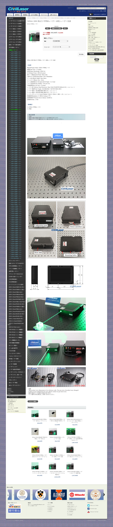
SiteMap (21, 520)
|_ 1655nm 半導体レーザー (15, 235)
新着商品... (10, 390)
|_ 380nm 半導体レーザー (15, 53)
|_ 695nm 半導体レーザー (15, 148)
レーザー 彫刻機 (13, 364)
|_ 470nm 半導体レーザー (15, 102)
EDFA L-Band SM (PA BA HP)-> (16, 314)
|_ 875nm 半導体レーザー (15, 191)
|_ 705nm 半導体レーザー (15, 150)
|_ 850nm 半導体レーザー (15, 183)
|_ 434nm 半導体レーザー (15, 74)
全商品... (9, 393)
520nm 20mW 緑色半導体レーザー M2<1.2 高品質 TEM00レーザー (57, 421)
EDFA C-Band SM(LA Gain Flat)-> (17, 301)
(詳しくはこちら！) (70, 87)
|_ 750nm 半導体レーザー (15, 154)
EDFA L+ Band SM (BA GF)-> (16, 318)
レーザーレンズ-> (13, 366)
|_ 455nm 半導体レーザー (15, 89)
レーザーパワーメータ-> (14, 361)
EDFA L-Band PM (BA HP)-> (16, 316)
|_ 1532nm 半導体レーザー (15, 224)
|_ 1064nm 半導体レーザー (15, 209)
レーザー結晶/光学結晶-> (15, 369)
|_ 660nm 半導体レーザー (15, 135)
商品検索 (91, 53)
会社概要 (90, 21)
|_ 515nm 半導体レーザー (15, 107)
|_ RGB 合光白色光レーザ (15, 258)
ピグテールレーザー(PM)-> (15, 42)
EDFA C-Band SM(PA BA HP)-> (16, 287)
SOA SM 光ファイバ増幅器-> (16, 337)
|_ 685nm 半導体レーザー (15, 143)
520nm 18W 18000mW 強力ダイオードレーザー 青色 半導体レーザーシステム (75, 421)
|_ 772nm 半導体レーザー (15, 159)
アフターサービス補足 (93, 45)
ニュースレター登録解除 (13, 411)
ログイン (84, 10)
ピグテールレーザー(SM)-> (15, 39)
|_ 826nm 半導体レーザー (15, 176)
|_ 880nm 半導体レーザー (15, 193)
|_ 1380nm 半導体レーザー (15, 219)
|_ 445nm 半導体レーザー (15, 85)
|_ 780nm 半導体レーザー (15, 161)
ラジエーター (47, 47)
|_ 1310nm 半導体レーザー (15, 215)
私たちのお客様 (91, 38)
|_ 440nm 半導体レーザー (15, 79)
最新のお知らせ (91, 35)
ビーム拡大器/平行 (13, 348)
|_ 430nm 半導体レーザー (15, 72)
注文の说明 (90, 40)
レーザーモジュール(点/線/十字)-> (17, 20)
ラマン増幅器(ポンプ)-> (14, 340)
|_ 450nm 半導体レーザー (15, 87)
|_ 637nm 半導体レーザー (15, 124)
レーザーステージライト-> (15, 377)
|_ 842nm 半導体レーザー (15, 180)
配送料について (91, 29)
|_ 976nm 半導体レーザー (15, 202)
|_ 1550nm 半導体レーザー (15, 226)
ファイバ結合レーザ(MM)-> (15, 28)
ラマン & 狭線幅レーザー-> (15, 268)
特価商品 (25, 15)
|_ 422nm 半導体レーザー (15, 68)
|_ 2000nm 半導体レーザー (15, 250)
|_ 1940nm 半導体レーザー (15, 248)
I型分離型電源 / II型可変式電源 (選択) (51, 89)
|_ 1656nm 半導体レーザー (15, 237)
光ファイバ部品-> (13, 345)
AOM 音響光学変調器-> (14, 342)
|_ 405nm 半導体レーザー (15, 61)
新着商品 (17, 15)
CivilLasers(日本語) (83, 4)
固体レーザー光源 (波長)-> (15, 44)
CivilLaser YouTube (94, 511)
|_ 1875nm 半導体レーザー (15, 245)
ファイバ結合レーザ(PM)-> (15, 34)
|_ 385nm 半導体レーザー (15, 55)
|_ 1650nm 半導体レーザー (15, 234)
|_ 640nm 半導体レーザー (15, 128)
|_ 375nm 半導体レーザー (15, 52)
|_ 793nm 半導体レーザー (15, 169)
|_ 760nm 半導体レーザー (15, 157)
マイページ (44, 15)
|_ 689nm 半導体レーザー (15, 144)
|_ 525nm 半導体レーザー (15, 111)
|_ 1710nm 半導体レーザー (15, 241)
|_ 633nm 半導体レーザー (15, 120)
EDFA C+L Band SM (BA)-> (15, 321)
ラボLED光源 (12, 350)
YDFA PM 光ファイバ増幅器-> (16, 332)
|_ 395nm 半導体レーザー (15, 57)
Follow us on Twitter (94, 505)
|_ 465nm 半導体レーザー (15, 98)
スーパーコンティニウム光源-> (16, 284)
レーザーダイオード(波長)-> (15, 26)
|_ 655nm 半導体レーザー (15, 131)
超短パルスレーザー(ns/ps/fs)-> (16, 263)
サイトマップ (11, 406)
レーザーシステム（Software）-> (17, 372)
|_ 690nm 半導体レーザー (15, 146)
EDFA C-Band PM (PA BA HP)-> (17, 304)
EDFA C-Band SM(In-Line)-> (16, 292)
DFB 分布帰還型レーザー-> (15, 266)
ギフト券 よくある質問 (13, 407)
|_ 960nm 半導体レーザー (15, 200)
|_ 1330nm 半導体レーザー (15, 217)
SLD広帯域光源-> (13, 282)
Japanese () (70, 7)
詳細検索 (97, 61)
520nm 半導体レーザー (45, 18)
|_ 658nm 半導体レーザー (15, 133)
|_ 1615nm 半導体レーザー (15, 232)
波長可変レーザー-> (13, 271)
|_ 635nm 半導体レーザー (15, 122)
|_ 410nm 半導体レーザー (15, 63)
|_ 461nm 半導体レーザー (15, 94)
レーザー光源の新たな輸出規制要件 (96, 50)
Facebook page (93, 508)
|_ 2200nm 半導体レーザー (15, 254)
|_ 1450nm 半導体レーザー (15, 221)
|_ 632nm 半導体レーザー (15, 118)
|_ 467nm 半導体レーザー (15, 100)
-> (13, 50)
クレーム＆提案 (91, 34)
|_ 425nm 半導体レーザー (15, 70)
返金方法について (72, 508)
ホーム (10, 15)
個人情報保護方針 (12, 401)
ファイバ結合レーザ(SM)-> (15, 31)
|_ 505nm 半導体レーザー (15, 105)
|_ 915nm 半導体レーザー (15, 196)
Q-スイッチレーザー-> (14, 260)
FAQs (89, 30)
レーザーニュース (92, 23)
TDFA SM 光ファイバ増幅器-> (16, 335)
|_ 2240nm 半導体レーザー (15, 256)
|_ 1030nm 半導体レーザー (15, 206)
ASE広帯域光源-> (13, 279)
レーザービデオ (91, 43)
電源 (45, 41)
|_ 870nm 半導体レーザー (15, 189)
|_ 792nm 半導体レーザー (15, 167)
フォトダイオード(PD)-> (15, 353)
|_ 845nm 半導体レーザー (15, 182)
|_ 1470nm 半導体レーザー (15, 222)
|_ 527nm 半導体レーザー (15, 113)
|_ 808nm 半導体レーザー (15, 172)
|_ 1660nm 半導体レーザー (15, 239)
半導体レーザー (35, 18)
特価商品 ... (10, 388)
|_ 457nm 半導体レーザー (15, 91)
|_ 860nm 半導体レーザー (15, 185)
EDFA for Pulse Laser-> (15, 327)
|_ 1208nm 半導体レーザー (15, 211)
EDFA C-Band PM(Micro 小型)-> (17, 306)
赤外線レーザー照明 (13, 358)
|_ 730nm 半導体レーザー (15, 152)
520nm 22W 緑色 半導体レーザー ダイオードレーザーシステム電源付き (57, 473)
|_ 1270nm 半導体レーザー (15, 213)
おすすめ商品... (11, 391)
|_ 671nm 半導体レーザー (15, 141)
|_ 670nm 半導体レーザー (15, 139)
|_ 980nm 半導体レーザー (15, 204)
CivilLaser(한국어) (102, 4)
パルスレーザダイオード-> (15, 356)
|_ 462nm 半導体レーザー (15, 96)
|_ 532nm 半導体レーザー (15, 117)
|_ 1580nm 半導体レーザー (15, 228)
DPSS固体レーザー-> (14, 47)
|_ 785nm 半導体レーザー (15, 163)
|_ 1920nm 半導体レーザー (15, 247)
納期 (89, 24)
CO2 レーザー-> (13, 380)
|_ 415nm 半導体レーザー (15, 65)
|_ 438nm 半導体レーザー (15, 78)
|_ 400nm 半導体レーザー (15, 59)
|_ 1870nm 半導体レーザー (15, 243)
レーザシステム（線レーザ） (16, 374)
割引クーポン (11, 409)
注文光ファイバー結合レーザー (95, 42)
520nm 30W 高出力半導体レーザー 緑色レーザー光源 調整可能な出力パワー (74, 439)
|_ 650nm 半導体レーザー (15, 130)
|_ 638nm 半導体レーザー (15, 126)
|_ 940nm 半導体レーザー (15, 198)
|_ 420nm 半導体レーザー (15, 66)
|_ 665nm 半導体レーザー (15, 137)
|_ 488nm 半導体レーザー (15, 104)
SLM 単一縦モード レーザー (15, 276)
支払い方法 (90, 26)
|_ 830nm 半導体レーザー (15, 178)
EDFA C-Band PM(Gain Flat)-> (16, 297)
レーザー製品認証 (92, 32)
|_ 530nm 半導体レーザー (15, 115)
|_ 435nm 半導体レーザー (15, 76)
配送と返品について (12, 400)
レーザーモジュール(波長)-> (15, 23)
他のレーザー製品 (13, 382)
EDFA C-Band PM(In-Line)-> (16, 309)
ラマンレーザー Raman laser (16, 274)
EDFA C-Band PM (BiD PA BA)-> (17, 311)
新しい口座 (103, 10)
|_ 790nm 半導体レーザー (15, 165)
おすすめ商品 (34, 15)
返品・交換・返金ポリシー (94, 37)
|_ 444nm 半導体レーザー (15, 83)
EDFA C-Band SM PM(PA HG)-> (16, 299)
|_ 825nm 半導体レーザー (15, 174)
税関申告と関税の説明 (93, 27)
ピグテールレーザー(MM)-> (15, 36)
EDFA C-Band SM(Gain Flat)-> (16, 294)
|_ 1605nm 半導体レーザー (15, 230)
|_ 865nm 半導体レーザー (15, 187)
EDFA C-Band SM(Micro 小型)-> (17, 289)
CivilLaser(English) (92, 4)
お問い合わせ (53, 15)
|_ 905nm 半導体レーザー (15, 195)
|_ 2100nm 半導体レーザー (15, 252)
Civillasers (17, 520)
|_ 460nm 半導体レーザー (15, 92)
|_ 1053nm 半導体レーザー (15, 208)
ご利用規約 (10, 403)
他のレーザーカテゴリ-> (14, 385)
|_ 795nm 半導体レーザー (15, 170)
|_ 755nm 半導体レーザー (15, 156)
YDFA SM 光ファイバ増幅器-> (16, 329)
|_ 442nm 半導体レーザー (15, 81)
